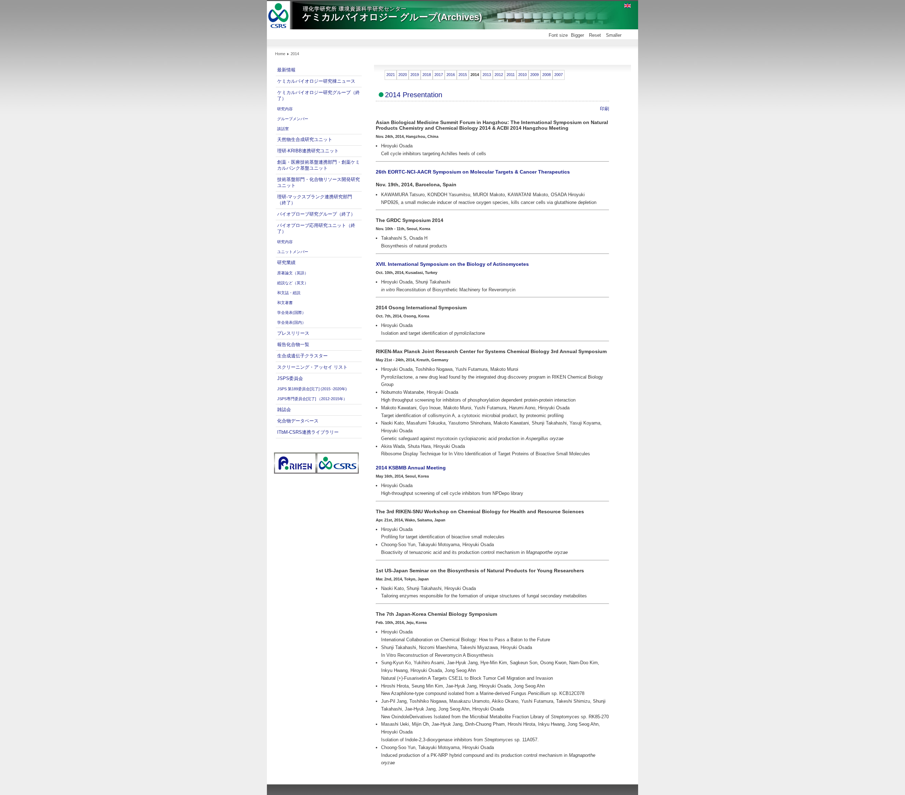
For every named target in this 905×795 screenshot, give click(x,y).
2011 (511, 74)
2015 (463, 74)
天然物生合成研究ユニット (304, 139)
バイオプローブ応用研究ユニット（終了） (316, 228)
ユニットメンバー (292, 252)
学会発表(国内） (291, 322)
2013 (487, 74)
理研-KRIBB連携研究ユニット (308, 150)
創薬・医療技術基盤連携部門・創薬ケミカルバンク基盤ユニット (318, 165)
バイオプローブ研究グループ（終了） (316, 214)
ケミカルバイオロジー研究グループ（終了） (318, 95)
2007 (558, 74)
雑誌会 (284, 409)
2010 (522, 74)
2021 (390, 74)
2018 (426, 74)
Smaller (613, 35)
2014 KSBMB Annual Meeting (411, 467)
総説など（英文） (292, 283)
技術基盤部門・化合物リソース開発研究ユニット (318, 182)
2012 (499, 74)
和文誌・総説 (288, 293)
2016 (450, 74)
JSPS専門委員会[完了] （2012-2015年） (312, 399)
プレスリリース (293, 333)
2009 (534, 74)
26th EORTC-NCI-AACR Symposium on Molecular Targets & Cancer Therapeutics (473, 172)
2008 (546, 74)
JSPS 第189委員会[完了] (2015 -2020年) (312, 389)
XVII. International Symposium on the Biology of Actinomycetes (452, 264)
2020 (402, 74)
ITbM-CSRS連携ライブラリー (308, 432)
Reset (595, 35)
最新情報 (286, 69)
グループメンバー (292, 119)
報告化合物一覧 (293, 344)
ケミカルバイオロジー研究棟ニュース (316, 81)
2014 (475, 74)
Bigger (577, 35)
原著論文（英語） (292, 273)
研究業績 (286, 262)
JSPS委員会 (290, 378)
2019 (414, 74)
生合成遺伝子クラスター (302, 355)
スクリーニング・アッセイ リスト (312, 367)
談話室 (283, 129)
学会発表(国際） (291, 312)
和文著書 (285, 302)
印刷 (604, 108)
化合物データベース (298, 420)
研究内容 (285, 109)
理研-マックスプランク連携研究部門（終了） (314, 199)
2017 (438, 74)
